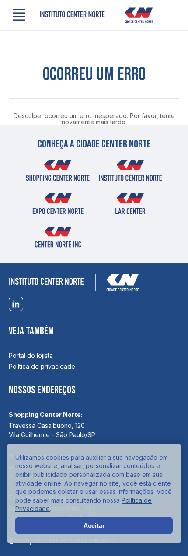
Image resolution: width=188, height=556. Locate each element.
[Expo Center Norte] (58, 206)
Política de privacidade (42, 366)
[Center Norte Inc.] (58, 240)
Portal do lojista (31, 355)
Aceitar (94, 525)
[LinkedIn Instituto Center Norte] (16, 304)
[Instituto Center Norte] (96, 15)
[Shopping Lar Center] (130, 206)
